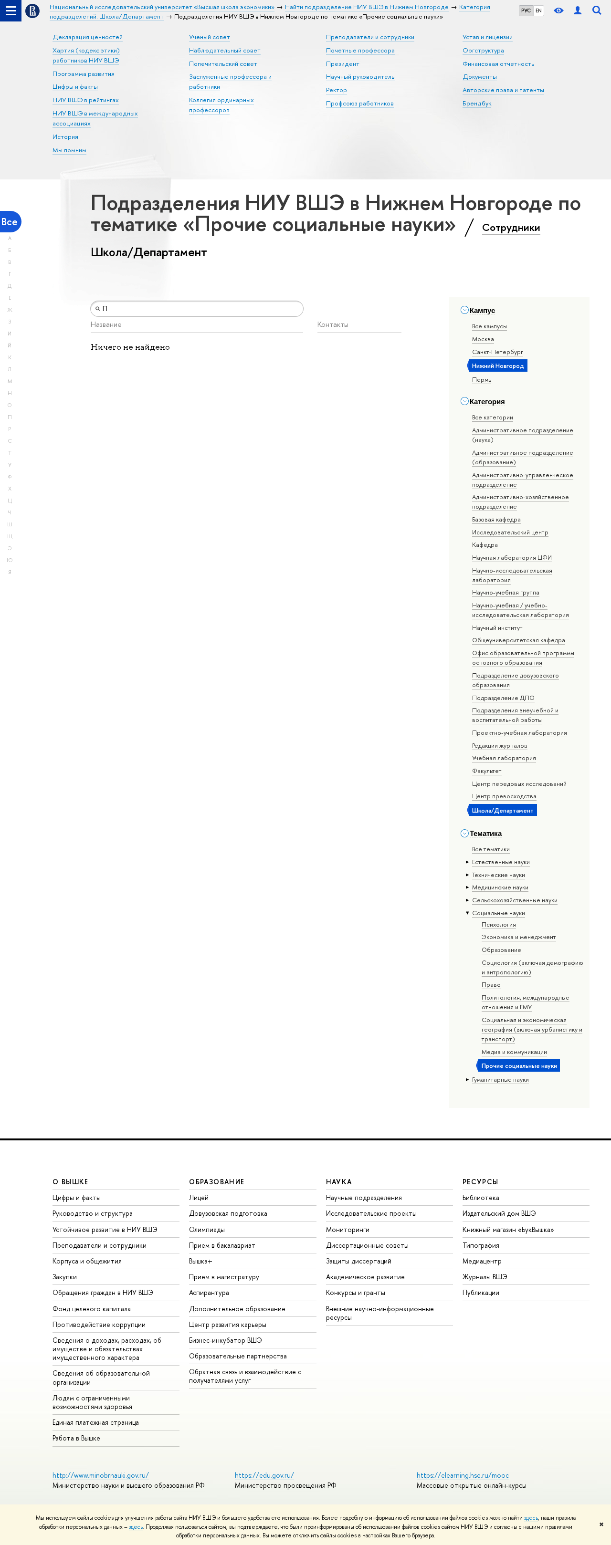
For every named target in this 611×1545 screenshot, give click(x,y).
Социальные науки (498, 912)
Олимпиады (207, 1229)
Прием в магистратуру (224, 1276)
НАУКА (339, 1181)
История (65, 136)
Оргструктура (483, 50)
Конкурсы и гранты (355, 1292)
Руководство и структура (93, 1213)
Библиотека (481, 1197)
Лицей (199, 1197)
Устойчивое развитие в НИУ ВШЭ (105, 1229)
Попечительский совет (223, 63)
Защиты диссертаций (358, 1260)
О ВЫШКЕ (71, 1181)
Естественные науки (501, 861)
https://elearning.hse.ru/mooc (463, 1475)
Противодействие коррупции (99, 1324)
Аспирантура (209, 1292)
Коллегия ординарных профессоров (221, 104)
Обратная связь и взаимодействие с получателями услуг (245, 1376)
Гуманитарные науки (500, 1079)
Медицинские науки (500, 887)
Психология (499, 924)
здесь (531, 1518)
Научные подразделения (364, 1197)
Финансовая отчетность (499, 63)
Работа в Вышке (76, 1437)
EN (539, 10)
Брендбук (477, 103)
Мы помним (69, 150)
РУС (526, 10)
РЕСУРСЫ (481, 1181)
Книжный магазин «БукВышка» (508, 1229)
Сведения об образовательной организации (101, 1377)
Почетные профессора (360, 50)
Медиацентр (482, 1260)
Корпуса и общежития (87, 1260)
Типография (481, 1245)
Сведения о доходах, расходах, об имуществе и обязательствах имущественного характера (107, 1349)
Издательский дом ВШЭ (499, 1213)
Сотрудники (511, 227)
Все (9, 222)
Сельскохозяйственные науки (515, 900)
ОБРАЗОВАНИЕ (216, 1181)
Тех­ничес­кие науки (498, 874)
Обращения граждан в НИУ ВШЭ (103, 1292)
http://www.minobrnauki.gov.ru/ (101, 1475)
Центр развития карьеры (227, 1324)
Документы (480, 76)
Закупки (65, 1276)
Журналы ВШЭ (485, 1276)
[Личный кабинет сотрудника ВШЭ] (577, 10)
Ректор (336, 89)
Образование (501, 949)
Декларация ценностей (88, 36)
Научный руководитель (360, 76)
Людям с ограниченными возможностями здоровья (92, 1402)
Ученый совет (209, 36)
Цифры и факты (75, 86)
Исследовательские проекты (371, 1213)
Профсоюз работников (360, 103)
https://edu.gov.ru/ (264, 1475)
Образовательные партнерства (238, 1355)
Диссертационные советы (367, 1245)
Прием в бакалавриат (222, 1245)
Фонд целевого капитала (92, 1308)
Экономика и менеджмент (519, 936)
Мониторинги (347, 1229)
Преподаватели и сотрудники (370, 36)
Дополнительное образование (237, 1308)
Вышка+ (200, 1260)
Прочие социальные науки (519, 1065)
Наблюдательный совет (225, 50)
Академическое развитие (365, 1276)
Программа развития (84, 73)
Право (491, 984)
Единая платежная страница (96, 1422)
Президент (342, 63)
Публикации (481, 1292)
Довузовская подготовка (228, 1213)
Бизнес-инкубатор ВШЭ (225, 1340)
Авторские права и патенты (503, 89)
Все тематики (491, 849)
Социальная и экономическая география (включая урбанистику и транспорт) (532, 1029)
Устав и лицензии (488, 36)
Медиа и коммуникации (514, 1051)
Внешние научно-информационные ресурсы (380, 1313)
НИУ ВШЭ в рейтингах (86, 99)
